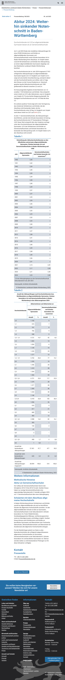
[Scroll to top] (61, 676)
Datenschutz (31, 667)
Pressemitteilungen (29, 627)
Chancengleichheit (29, 619)
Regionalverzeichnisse (30, 651)
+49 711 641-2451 (22, 557)
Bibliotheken (27, 644)
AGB (24, 667)
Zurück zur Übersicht (21, 572)
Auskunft (26, 605)
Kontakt (25, 657)
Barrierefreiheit (28, 671)
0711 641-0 (53, 603)
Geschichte (26, 608)
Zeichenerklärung (28, 655)
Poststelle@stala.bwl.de (55, 610)
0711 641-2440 (52, 605)
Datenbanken (27, 638)
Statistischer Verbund (30, 610)
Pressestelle (27, 625)
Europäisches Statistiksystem (28, 613)
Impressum (27, 669)
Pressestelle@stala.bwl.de (27, 559)
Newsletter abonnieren (53, 587)
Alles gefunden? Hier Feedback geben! (54, 659)
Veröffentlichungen (29, 636)
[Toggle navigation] (62, 3)
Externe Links (27, 653)
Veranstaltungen (28, 648)
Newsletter (26, 629)
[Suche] (58, 3)
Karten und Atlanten (29, 642)
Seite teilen (5, 16)
